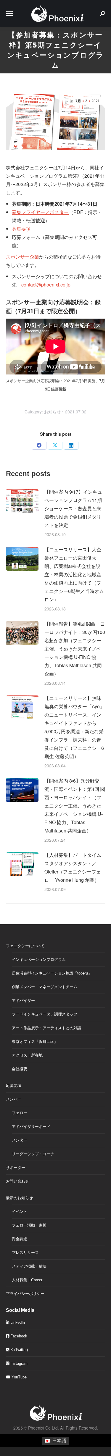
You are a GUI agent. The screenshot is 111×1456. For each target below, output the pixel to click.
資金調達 (19, 1239)
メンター (19, 1140)
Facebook (18, 1336)
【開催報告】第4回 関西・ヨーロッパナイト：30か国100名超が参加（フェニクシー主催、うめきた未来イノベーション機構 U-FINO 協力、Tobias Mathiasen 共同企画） (74, 648)
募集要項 (21, 228)
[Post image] (22, 501)
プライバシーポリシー (25, 1293)
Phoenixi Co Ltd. (43, 1428)
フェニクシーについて (25, 946)
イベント (19, 1211)
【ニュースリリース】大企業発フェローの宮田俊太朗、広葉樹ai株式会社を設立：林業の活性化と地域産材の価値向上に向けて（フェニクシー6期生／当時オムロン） (74, 574)
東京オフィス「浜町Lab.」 (35, 1041)
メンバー (13, 1099)
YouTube (18, 1377)
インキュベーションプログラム (39, 959)
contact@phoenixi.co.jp (45, 284)
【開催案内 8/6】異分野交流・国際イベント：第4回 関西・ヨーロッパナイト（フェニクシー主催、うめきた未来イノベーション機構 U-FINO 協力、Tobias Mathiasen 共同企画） (74, 805)
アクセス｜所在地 (27, 1055)
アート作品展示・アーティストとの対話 (46, 1028)
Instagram (18, 1363)
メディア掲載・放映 (29, 1266)
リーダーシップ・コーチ (33, 1154)
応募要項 (13, 1085)
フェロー (19, 1113)
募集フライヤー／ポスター (40, 212)
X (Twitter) (18, 1350)
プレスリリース (25, 1252)
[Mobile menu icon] (9, 13)
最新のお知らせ (19, 1198)
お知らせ (52, 412)
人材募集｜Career (27, 1280)
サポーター (15, 1167)
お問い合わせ (17, 1181)
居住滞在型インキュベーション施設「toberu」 (52, 973)
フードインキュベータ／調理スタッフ (44, 1014)
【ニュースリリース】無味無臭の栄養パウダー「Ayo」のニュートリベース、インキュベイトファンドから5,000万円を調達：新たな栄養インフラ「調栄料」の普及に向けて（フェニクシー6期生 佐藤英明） (74, 727)
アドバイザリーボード (31, 1126)
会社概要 (19, 1069)
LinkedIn (17, 1322)
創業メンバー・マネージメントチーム (44, 987)
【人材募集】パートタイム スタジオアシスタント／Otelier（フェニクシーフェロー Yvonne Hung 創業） (72, 867)
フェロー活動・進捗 (29, 1225)
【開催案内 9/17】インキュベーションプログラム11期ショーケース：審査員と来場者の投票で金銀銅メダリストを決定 (73, 508)
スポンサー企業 (22, 256)
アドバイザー (23, 1000)
